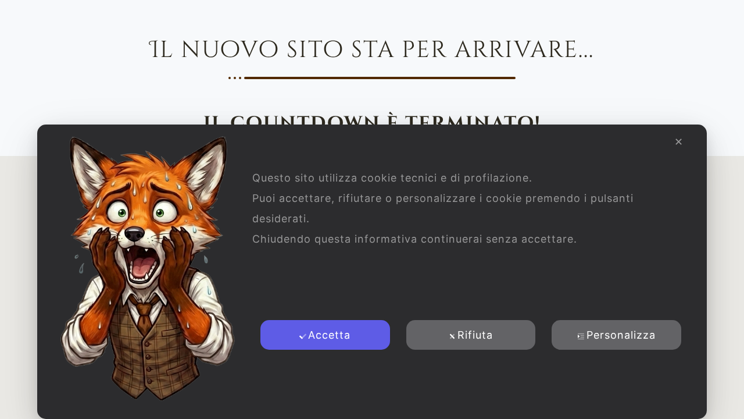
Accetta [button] (329, 335)
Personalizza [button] (621, 335)
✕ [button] (679, 142)
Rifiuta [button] (475, 335)
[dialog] (372, 272)
